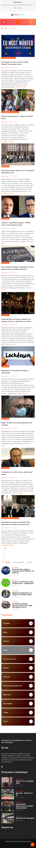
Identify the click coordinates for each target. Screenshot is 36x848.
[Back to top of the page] (32, 844)
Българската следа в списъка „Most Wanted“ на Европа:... (23, 571)
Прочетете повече (22, 87)
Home (5, 28)
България (13, 28)
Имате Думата (5, 67)
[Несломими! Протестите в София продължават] (7, 806)
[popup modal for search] (32, 22)
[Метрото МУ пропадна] (7, 818)
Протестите (14, 112)
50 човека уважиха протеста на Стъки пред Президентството (22, 605)
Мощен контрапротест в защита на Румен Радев (22, 593)
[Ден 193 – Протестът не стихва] (7, 794)
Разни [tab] (29, 562)
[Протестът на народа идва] (7, 782)
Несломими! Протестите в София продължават (24, 806)
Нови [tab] (7, 562)
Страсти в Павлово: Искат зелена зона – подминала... (23, 582)
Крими (13, 58)
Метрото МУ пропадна (25, 818)
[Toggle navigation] (4, 22)
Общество (15, 579)
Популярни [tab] (18, 562)
